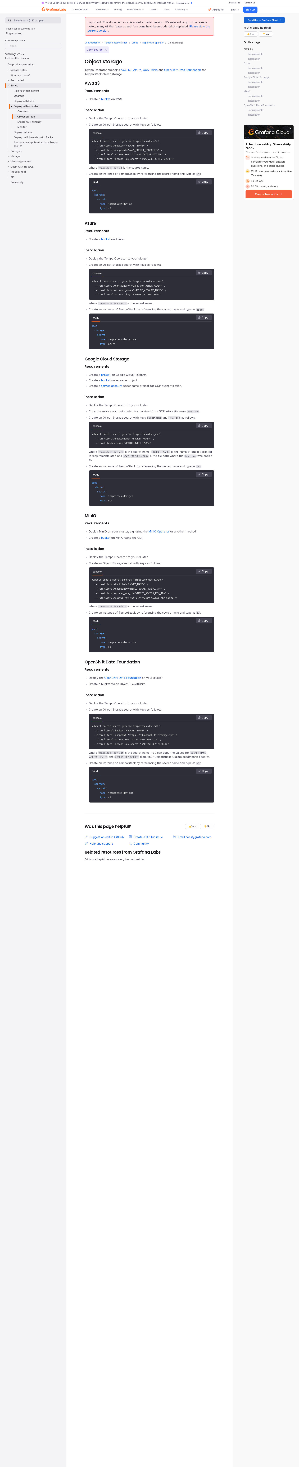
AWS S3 (126, 70)
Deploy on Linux (23, 132)
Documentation (92, 42)
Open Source (134, 9)
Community (17, 182)
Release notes (19, 70)
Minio (154, 70)
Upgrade (19, 95)
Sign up (250, 9)
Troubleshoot (18, 171)
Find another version (17, 58)
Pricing (118, 9)
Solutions (101, 9)
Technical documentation (20, 28)
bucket (105, 99)
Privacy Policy (97, 2)
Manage (15, 156)
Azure (137, 70)
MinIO (247, 91)
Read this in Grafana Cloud (263, 20)
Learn (153, 9)
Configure (16, 151)
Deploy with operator (153, 42)
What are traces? (20, 75)
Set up (135, 42)
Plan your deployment (26, 90)
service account (111, 386)
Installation (254, 58)
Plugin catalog (14, 33)
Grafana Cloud (80, 9)
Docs (166, 9)
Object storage (26, 116)
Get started (17, 80)
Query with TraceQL (22, 166)
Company (180, 9)
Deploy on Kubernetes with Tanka (33, 137)
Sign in (235, 9)
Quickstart (23, 111)
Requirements (255, 54)
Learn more (182, 3)
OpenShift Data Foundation (182, 70)
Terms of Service (76, 2)
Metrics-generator (21, 161)
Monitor (21, 126)
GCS (146, 70)
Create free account (268, 194)
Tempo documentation (115, 42)
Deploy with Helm (24, 101)
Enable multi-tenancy (29, 121)
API (12, 176)
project (106, 374)
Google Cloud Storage (256, 77)
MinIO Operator (158, 531)
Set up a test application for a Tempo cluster (36, 144)
